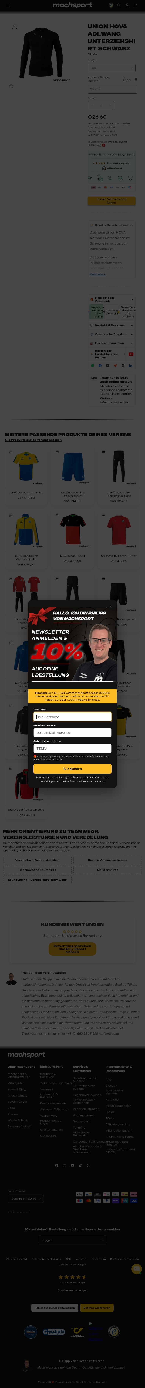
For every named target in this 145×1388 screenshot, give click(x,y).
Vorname (39, 709)
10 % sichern (72, 769)
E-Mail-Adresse (44, 725)
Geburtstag (41, 741)
